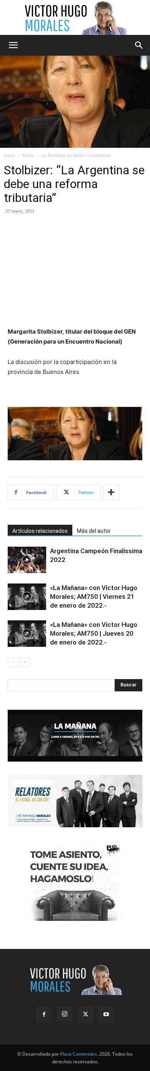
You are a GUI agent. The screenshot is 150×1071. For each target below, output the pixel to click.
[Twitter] (85, 1014)
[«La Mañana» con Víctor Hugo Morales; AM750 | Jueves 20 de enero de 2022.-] (27, 633)
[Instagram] (64, 1014)
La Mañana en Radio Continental (76, 155)
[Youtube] (106, 1014)
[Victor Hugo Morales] (75, 17)
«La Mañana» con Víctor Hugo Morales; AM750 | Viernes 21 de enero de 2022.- (93, 596)
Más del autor (94, 531)
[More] (111, 492)
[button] (13, 45)
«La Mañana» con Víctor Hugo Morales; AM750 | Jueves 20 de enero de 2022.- (93, 633)
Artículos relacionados (40, 531)
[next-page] (25, 662)
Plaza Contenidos (78, 1054)
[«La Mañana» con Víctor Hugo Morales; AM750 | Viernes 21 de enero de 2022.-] (27, 596)
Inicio (9, 155)
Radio (28, 155)
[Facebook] (44, 1014)
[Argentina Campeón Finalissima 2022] (27, 560)
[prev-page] (12, 662)
